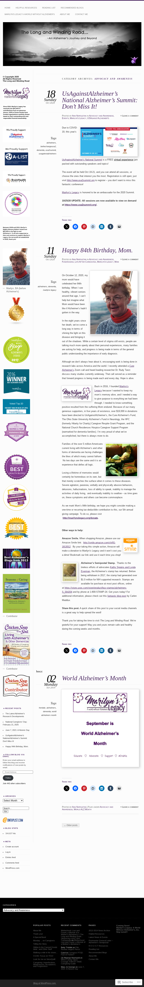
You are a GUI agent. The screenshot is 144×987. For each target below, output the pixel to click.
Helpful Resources (26, 8)
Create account (12, 847)
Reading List (48, 8)
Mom (116, 262)
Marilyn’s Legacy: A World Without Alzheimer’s (30, 14)
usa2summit (50, 150)
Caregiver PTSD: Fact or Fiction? (72, 954)
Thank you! (38, 934)
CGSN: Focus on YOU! (43, 956)
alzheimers (51, 143)
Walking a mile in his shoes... (45, 952)
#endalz (42, 708)
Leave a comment (130, 116)
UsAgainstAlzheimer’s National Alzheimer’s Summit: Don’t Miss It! (100, 100)
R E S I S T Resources (98, 946)
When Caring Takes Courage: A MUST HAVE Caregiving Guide (71, 962)
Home (7, 8)
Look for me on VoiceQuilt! (44, 959)
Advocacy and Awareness (101, 116)
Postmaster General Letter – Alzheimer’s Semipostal (101, 941)
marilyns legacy (49, 290)
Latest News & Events (98, 937)
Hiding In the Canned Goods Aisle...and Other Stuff (45, 948)
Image (39, 671)
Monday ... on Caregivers (44, 940)
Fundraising (68, 262)
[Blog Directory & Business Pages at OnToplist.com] (13, 822)
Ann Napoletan (79, 116)
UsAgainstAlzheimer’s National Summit (82, 159)
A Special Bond (39, 937)
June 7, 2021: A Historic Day (17, 730)
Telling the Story (40, 944)
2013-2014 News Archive (99, 930)
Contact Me (81, 14)
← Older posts (70, 825)
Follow (8, 778)
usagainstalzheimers (47, 154)
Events (65, 118)
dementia (40, 150)
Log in (8, 852)
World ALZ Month (82, 809)
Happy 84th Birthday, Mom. (97, 250)
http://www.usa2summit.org (80, 180)
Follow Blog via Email (14, 755)
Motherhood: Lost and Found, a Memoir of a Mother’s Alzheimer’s (73, 942)
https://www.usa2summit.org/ (81, 204)
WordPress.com (12, 868)
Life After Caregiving (85, 262)
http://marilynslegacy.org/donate (80, 518)
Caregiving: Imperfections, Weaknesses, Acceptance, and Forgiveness (44, 964)
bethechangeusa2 (48, 146)
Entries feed (10, 857)
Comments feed (12, 863)
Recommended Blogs (72, 8)
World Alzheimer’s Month (94, 678)
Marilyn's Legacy (78, 118)
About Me (65, 14)
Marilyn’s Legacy (70, 192)
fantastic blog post (116, 596)
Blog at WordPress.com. (44, 983)
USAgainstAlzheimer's (98, 118)
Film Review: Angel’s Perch (70, 948)
